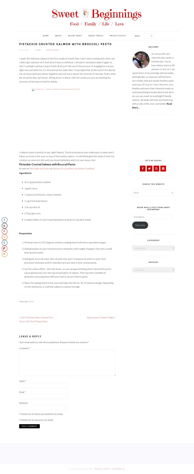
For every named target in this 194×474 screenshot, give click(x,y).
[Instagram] (156, 168)
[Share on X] (4, 226)
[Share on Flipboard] (4, 248)
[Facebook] (143, 168)
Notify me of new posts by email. (37, 420)
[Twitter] (149, 168)
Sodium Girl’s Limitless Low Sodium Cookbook (74, 168)
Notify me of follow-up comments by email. (42, 414)
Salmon (31, 301)
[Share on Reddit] (4, 237)
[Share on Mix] (4, 254)
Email (22, 392)
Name (22, 381)
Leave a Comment (52, 50)
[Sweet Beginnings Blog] (97, 28)
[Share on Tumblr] (4, 243)
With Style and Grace (39, 168)
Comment (25, 348)
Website (23, 403)
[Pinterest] (163, 168)
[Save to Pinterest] (4, 231)
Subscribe (140, 225)
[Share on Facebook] (4, 220)
